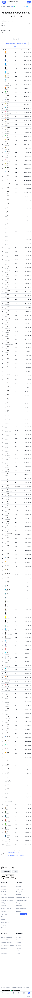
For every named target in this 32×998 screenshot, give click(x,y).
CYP (8, 334)
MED (8, 800)
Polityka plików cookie (21, 900)
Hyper (6, 272)
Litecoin (6, 61)
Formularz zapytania (6, 942)
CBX (8, 732)
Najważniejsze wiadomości (8, 897)
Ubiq (6, 316)
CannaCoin (7, 726)
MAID (8, 83)
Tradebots (7, 487)
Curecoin (7, 539)
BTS (7, 72)
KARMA (8, 736)
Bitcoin (6, 53)
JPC (7, 756)
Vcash (6, 244)
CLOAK (8, 259)
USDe (6, 710)
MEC (8, 227)
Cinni (6, 614)
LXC (7, 816)
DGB (8, 191)
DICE (8, 581)
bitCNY (6, 308)
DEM (8, 633)
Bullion (6, 734)
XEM (8, 139)
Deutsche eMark (8, 634)
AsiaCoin (7, 678)
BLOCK (8, 450)
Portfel (3, 919)
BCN (8, 390)
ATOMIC (8, 589)
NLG (8, 223)
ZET (7, 593)
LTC (7, 60)
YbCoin (6, 105)
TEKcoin (7, 750)
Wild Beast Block (8, 387)
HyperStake (7, 746)
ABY (8, 804)
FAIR (8, 422)
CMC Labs (4, 891)
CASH (8, 350)
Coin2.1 (6, 833)
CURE (8, 537)
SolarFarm (7, 411)
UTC (8, 772)
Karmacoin (7, 738)
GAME (8, 823)
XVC (8, 243)
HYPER (8, 270)
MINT (8, 469)
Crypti (6, 447)
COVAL (8, 573)
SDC (8, 159)
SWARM (8, 406)
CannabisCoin (8, 169)
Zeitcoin (7, 586)
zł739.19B (7, 6)
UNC (8, 784)
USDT (8, 215)
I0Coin (6, 527)
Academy (3, 886)
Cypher (6, 336)
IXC (7, 461)
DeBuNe (7, 332)
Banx (6, 97)
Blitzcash (7, 762)
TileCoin (7, 435)
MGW (8, 668)
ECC (8, 740)
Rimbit (6, 443)
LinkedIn (18, 953)
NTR (8, 792)
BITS (8, 251)
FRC (7, 692)
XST (7, 621)
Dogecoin (7, 77)
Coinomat (7, 547)
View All (16, 46)
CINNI (8, 613)
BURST (8, 509)
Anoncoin (7, 296)
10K (7, 489)
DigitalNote (7, 173)
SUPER (8, 839)
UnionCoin (7, 785)
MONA (8, 123)
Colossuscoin (8, 845)
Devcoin (7, 626)
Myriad (6, 730)
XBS (7, 211)
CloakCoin (7, 260)
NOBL (8, 752)
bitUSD (6, 185)
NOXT (8, 788)
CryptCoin (7, 837)
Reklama (3, 889)
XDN (8, 171)
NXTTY (8, 684)
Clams (6, 165)
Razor (6, 356)
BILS (8, 557)
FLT (7, 712)
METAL (8, 827)
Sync (6, 642)
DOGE (8, 75)
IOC (7, 672)
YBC (8, 103)
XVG (8, 310)
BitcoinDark (7, 145)
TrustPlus (7, 320)
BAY (7, 473)
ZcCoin (6, 765)
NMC (8, 99)
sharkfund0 (7, 455)
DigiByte (7, 193)
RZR (7, 354)
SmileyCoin (7, 690)
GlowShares (7, 380)
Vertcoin (7, 579)
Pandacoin (7, 666)
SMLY (8, 688)
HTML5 (8, 780)
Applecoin (7, 276)
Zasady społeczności (21, 903)
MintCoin (7, 471)
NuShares (7, 117)
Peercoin (7, 93)
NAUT (8, 656)
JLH (7, 477)
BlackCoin (7, 149)
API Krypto (4, 903)
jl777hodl (7, 479)
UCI (7, 569)
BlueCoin (7, 702)
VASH (8, 565)
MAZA (8, 266)
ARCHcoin (7, 133)
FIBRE (8, 298)
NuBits (6, 129)
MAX (8, 513)
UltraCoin (7, 773)
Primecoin (7, 232)
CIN (7, 366)
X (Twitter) (18, 937)
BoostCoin (7, 654)
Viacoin (6, 606)
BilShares (7, 559)
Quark (6, 507)
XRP (7, 56)
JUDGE (8, 374)
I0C (7, 525)
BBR (7, 629)
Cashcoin (7, 352)
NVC (8, 187)
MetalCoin (7, 829)
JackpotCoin (8, 758)
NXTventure (7, 427)
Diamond (7, 280)
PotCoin (6, 220)
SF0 (7, 453)
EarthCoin (7, 706)
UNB (8, 342)
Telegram (18, 942)
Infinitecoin (7, 503)
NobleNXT (7, 789)
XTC (8, 434)
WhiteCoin (7, 662)
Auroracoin (7, 304)
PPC (8, 91)
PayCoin (7, 109)
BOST (8, 652)
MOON (8, 680)
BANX (8, 95)
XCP (8, 111)
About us (18, 886)
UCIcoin (6, 571)
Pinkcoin (7, 797)
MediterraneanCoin (9, 801)
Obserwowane (5, 922)
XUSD (8, 398)
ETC (7, 414)
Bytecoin (7, 392)
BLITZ (8, 760)
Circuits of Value (8, 575)
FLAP (8, 716)
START (8, 151)
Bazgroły (3, 925)
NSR (8, 115)
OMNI (8, 402)
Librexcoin (7, 817)
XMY (8, 728)
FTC (7, 247)
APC (8, 274)
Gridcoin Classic (8, 495)
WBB (8, 386)
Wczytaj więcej (16, 850)
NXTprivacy (9, 533)
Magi (6, 340)
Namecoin (7, 101)
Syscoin (6, 240)
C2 (7, 831)
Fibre (6, 300)
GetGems (7, 395)
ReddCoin (7, 197)
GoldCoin (7, 288)
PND (8, 664)
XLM (8, 67)
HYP (8, 744)
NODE (8, 601)
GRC (8, 465)
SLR (7, 561)
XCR (8, 445)
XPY (7, 107)
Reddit (17, 951)
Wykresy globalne (5, 914)
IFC (7, 501)
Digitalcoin (7, 610)
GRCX (8, 493)
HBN (8, 637)
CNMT (8, 545)
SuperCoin (7, 841)
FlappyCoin (7, 718)
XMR (8, 87)
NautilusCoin (8, 658)
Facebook (18, 948)
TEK (7, 748)
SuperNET (7, 121)
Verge (6, 312)
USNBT (8, 127)
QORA (8, 541)
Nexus (6, 364)
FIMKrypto (7, 523)
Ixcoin (6, 463)
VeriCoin (7, 201)
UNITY (8, 119)
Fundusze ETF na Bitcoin (7, 900)
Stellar (6, 69)
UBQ (8, 314)
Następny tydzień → (22, 43)
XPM (8, 231)
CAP (8, 820)
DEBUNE (8, 330)
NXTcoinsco (9, 485)
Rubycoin (7, 324)
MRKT (8, 553)
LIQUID (6, 531)
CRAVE (8, 255)
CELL (8, 410)
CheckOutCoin (8, 360)
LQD (8, 529)
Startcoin (7, 153)
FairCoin (7, 423)
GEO (8, 346)
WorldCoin (7, 204)
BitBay (6, 475)
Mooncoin (7, 682)
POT (8, 219)
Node (6, 602)
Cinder (6, 368)
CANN (8, 167)
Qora (6, 543)
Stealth (6, 622)
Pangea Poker (8, 431)
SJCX (8, 418)
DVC (8, 625)
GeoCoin (7, 348)
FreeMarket (7, 555)
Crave (6, 256)
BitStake (7, 212)
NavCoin (7, 208)
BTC (8, 52)
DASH (8, 64)
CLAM (8, 163)
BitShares (7, 73)
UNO (8, 175)
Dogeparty (7, 618)
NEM (6, 141)
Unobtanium (7, 177)
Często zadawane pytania (8, 951)
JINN (8, 481)
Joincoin (7, 372)
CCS (8, 597)
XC (7, 549)
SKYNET (8, 457)
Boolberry (7, 630)
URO (8, 262)
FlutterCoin (7, 714)
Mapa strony (4, 927)
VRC (8, 199)
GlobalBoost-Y (8, 384)
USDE (8, 708)
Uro (6, 264)
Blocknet (7, 451)
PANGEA (8, 430)
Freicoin (6, 694)
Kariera (18, 914)
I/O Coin (6, 674)
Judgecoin (7, 376)
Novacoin (7, 189)
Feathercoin (7, 248)
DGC (8, 609)
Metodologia (19, 911)
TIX (7, 808)
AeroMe (6, 698)
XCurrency (7, 551)
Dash (6, 65)
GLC (8, 286)
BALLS (8, 438)
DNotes (6, 157)
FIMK (8, 521)
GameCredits (8, 825)
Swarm (6, 407)
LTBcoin (7, 769)
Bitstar (6, 722)
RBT (7, 442)
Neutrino (7, 793)
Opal (6, 646)
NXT (8, 79)
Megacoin (7, 228)
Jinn (6, 483)
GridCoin (7, 467)
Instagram (18, 945)
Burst (6, 511)
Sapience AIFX (8, 328)
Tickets (6, 809)
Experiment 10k (8, 491)
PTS (7, 517)
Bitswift (6, 252)
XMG (8, 338)
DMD (8, 278)
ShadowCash (8, 161)
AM (7, 696)
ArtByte (6, 805)
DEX (7, 135)
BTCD (8, 143)
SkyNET (7, 459)
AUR (8, 302)
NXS (8, 362)
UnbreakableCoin (9, 344)
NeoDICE (7, 582)
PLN (15, 39)
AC (7, 676)
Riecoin (6, 777)
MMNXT (8, 290)
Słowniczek (4, 953)
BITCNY (8, 306)
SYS (7, 239)
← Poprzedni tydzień (10, 43)
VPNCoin (7, 567)
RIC (7, 776)
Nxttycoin (7, 686)
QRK (8, 505)
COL (8, 843)
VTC (8, 577)
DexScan (3, 905)
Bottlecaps (7, 821)
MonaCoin (7, 125)
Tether (6, 216)
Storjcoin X (7, 419)
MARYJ (8, 812)
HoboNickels (8, 638)
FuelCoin (7, 181)
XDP (8, 617)
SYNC (8, 640)
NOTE (8, 155)
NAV (8, 207)
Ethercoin (7, 415)
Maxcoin (7, 515)
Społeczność (19, 940)
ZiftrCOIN (7, 499)
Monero (6, 89)
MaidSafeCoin (8, 85)
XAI (7, 326)
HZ (7, 235)
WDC (8, 203)
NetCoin (7, 284)
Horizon (6, 236)
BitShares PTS (8, 519)
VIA (7, 605)
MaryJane (7, 813)
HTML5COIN (8, 781)
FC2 (7, 179)
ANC (8, 294)
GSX (8, 378)
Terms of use (19, 889)
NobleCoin (7, 754)
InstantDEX (7, 137)
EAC (8, 704)
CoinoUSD (7, 399)
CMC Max (3, 894)
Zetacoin (7, 594)
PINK (8, 796)
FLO (7, 648)
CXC (8, 358)
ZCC (8, 764)
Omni (6, 403)
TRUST (8, 318)
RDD (8, 195)
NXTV (8, 426)
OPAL (8, 645)
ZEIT (8, 585)
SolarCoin (7, 563)
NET (7, 282)
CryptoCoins (7, 598)
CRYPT (8, 835)
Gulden (6, 224)
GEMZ (8, 394)
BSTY (8, 382)
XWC (8, 660)
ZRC (8, 497)
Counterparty (8, 113)
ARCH (8, 131)
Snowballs (7, 439)
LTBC (8, 768)
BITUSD (8, 183)
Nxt (5, 81)
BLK (7, 147)
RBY (7, 322)
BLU (7, 700)
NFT (2, 916)
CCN (8, 724)
